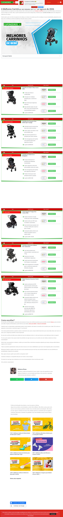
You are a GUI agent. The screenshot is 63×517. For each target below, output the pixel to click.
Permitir (40, 7)
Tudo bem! (53, 514)
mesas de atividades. (41, 323)
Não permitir (34, 7)
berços (52, 322)
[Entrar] (60, 2)
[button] (17, 379)
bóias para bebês (32, 323)
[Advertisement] (32, 70)
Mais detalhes (31, 515)
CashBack (49, 2)
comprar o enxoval (39, 11)
